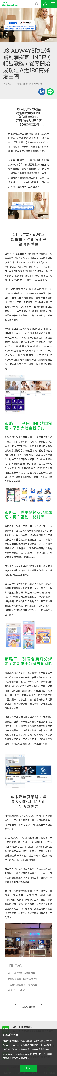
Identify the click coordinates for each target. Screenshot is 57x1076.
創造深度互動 (31, 979)
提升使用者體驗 (17, 984)
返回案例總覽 (28, 1007)
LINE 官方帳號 (17, 990)
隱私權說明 (21, 1058)
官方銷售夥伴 (16, 973)
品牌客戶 (30, 973)
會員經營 (32, 984)
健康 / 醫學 (15, 979)
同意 (28, 1068)
